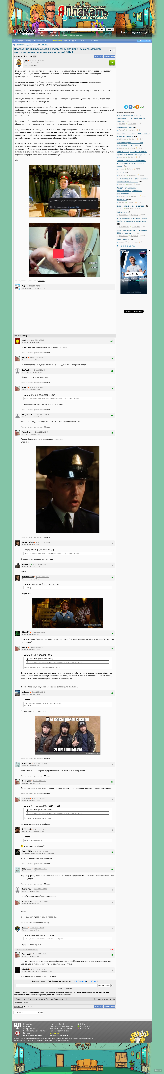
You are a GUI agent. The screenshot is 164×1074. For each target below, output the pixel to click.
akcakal (25, 969)
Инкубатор (57, 41)
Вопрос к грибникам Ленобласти (131, 206)
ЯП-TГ (84, 41)
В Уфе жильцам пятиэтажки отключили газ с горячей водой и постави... (131, 118)
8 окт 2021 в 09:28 (40, 954)
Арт (65, 41)
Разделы (20, 41)
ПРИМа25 (26, 829)
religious (25, 692)
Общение (38, 41)
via (16, 160)
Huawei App (85, 1028)
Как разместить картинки (61, 1029)
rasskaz (122, 202)
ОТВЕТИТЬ (98, 56)
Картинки (131, 202)
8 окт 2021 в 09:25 (40, 889)
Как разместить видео (59, 1031)
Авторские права (30, 1029)
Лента (28, 41)
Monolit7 (25, 632)
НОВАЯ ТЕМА (109, 56)
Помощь (63, 35)
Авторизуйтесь (102, 992)
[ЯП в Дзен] (134, 107)
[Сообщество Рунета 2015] (139, 1036)
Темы (100, 29)
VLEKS (25, 928)
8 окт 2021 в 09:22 (41, 851)
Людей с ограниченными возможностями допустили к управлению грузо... (129, 191)
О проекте (27, 1024)
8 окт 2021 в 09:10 (39, 564)
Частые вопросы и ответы (34, 1031)
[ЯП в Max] (143, 107)
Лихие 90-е (122, 200)
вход (144, 32)
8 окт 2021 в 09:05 (37, 340)
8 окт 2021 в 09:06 (36, 357)
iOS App (83, 1024)
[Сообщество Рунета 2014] (146, 1036)
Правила (71, 35)
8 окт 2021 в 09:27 (41, 901)
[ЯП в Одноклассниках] (137, 107)
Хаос (47, 41)
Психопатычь (124, 227)
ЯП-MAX (94, 41)
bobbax (122, 148)
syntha (25, 340)
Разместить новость (59, 1035)
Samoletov (26, 889)
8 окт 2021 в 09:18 (39, 781)
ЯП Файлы (73, 41)
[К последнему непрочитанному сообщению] (34, 56)
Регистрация (129, 32)
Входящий (26, 763)
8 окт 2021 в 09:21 (40, 829)
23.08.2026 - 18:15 (33, 286)
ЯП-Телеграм (80, 981)
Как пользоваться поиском (61, 1026)
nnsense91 (123, 242)
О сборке (121, 172)
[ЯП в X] (140, 107)
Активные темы (52, 35)
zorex (121, 208)
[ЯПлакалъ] (24, 32)
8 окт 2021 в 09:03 (37, 60)
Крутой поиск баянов (47, 33)
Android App (85, 1026)
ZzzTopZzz (26, 370)
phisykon (122, 139)
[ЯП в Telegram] (126, 107)
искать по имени (65, 988)
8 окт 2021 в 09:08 (43, 542)
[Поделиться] (110, 50)
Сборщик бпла (123, 239)
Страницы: (18, 56)
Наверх (158, 1070)
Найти (110, 30)
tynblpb (122, 157)
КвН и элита (122, 212)
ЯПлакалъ (41, 281)
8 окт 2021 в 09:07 (36, 387)
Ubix (26, 61)
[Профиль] (18, 63)
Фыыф (121, 169)
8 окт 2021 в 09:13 (38, 692)
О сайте (41, 35)
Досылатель (123, 196)
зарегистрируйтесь (37, 995)
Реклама (79, 35)
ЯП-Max (93, 981)
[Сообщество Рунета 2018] (132, 1036)
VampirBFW (27, 851)
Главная (19, 45)
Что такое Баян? (57, 1024)
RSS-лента (27, 1033)
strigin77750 (27, 414)
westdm (122, 124)
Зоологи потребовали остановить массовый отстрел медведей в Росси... (131, 163)
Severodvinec (28, 542)
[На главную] (14, 41)
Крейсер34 (123, 236)
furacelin (122, 184)
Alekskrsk (26, 564)
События (44, 45)
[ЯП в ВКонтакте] (131, 107)
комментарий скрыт (26, 950)
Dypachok (122, 175)
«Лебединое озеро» (125, 127)
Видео (130, 184)
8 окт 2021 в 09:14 (40, 763)
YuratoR (122, 130)
